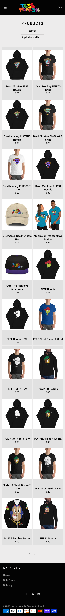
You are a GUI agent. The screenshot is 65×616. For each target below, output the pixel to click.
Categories (9, 579)
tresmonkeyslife (18, 606)
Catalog (7, 585)
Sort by (32, 31)
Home (6, 574)
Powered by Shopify (36, 606)
